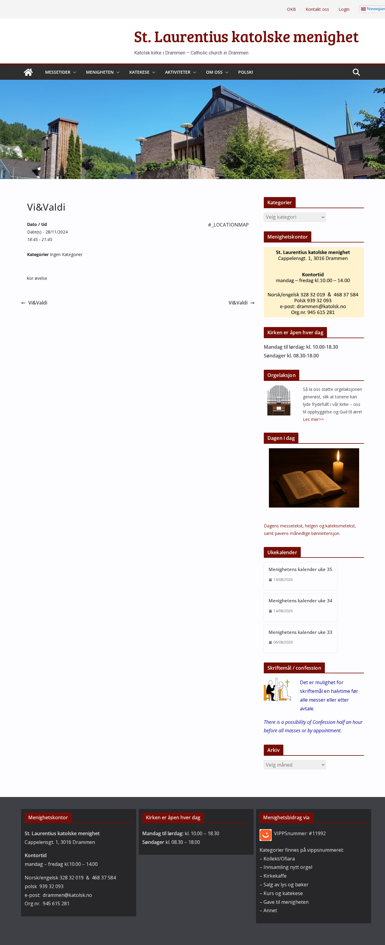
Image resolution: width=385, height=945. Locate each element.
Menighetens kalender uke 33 (300, 632)
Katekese (139, 72)
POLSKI (245, 72)
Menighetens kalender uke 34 (300, 601)
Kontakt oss (317, 9)
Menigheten (100, 72)
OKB (291, 9)
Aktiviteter (177, 72)
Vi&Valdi (37, 302)
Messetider (57, 72)
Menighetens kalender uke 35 (300, 569)
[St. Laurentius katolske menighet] (28, 72)
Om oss (214, 72)
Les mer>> (313, 419)
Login (344, 9)
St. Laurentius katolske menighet (246, 36)
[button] (73, 72)
